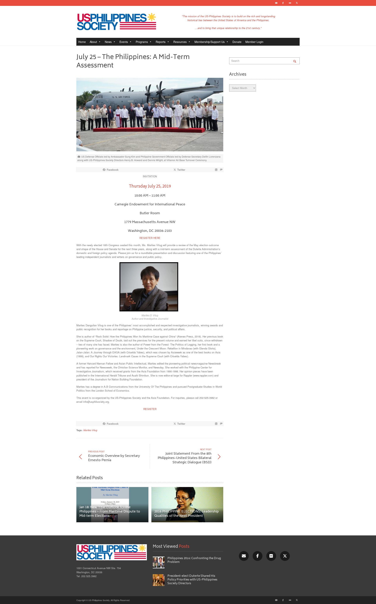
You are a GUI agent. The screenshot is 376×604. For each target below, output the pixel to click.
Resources (180, 42)
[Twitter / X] (297, 3)
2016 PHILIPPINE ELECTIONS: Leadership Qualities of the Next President (186, 514)
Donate (236, 42)
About (93, 42)
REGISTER (149, 409)
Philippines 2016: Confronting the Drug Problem (194, 560)
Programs (142, 42)
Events (123, 42)
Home (82, 42)
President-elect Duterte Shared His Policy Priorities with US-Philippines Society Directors (192, 580)
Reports (160, 42)
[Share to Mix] (221, 169)
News (108, 42)
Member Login (254, 42)
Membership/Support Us (209, 42)
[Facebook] (283, 3)
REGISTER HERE (149, 238)
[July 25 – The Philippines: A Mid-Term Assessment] (149, 115)
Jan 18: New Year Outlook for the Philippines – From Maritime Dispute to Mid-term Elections (109, 512)
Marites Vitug (90, 430)
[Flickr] (290, 3)
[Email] (276, 3)
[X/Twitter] (285, 556)
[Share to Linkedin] (216, 169)
